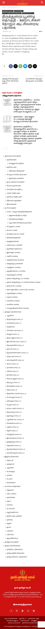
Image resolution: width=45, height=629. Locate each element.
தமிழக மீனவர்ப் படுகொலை (17, 557)
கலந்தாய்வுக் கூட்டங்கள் (15, 234)
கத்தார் (9, 523)
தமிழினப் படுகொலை (15, 549)
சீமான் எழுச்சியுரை (14, 186)
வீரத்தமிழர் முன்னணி (15, 264)
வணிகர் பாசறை (13, 304)
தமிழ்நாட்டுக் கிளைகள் (13, 312)
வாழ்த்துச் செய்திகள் (16, 163)
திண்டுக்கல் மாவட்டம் (14, 386)
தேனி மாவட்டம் (12, 431)
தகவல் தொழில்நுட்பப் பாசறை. (18, 278)
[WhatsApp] (20, 66)
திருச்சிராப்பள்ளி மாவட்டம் (16, 393)
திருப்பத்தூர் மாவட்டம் (14, 338)
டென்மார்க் (11, 509)
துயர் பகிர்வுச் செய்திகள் (15, 182)
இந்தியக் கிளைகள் (12, 457)
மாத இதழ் (34, 621)
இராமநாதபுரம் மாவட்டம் (15, 438)
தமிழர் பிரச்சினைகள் (12, 546)
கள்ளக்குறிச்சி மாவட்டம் (15, 360)
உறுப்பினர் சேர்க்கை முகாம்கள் (20, 223)
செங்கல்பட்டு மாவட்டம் (15, 330)
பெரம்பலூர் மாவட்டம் (14, 397)
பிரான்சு (10, 505)
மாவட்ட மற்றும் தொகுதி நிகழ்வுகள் (12, 13)
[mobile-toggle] (3, 3)
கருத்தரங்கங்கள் (13, 241)
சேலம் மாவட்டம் (12, 364)
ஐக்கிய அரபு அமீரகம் (14, 516)
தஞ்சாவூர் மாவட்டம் (14, 416)
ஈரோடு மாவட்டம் (12, 371)
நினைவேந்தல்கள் (14, 238)
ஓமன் (9, 527)
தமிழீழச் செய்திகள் (12, 542)
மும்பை (9, 475)
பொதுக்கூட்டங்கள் (13, 226)
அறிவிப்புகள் (12, 167)
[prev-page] (3, 148)
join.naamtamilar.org (35, 597)
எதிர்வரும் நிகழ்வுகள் (16, 171)
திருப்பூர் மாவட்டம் (13, 382)
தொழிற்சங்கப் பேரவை (15, 260)
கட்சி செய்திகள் (19, 11)
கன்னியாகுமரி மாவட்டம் (15, 453)
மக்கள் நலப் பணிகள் (14, 245)
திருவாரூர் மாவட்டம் (14, 8)
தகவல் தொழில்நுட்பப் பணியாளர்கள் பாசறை (23, 282)
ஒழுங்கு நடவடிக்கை (16, 178)
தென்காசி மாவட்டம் (14, 445)
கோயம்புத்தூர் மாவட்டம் (15, 379)
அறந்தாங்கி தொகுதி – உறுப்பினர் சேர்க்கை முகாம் (10, 81)
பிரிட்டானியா (11, 494)
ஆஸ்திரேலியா (12, 538)
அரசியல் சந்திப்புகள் (14, 197)
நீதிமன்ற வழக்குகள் (14, 200)
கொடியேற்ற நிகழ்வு (16, 219)
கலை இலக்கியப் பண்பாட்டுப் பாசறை (20, 290)
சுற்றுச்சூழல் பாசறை (14, 275)
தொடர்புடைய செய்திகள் (12, 93)
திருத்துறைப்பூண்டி (8, 11)
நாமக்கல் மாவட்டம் (13, 368)
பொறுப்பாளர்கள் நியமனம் (17, 175)
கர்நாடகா (10, 460)
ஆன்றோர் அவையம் (14, 249)
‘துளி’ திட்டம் (23, 619)
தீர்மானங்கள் (11, 204)
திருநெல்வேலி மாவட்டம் (16, 449)
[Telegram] (25, 66)
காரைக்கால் (11, 483)
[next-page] (6, 148)
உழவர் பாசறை (12, 297)
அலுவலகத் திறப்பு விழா (18, 215)
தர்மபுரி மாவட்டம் (13, 349)
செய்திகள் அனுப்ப (12, 621)
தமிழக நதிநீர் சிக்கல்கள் (15, 553)
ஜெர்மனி (10, 490)
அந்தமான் (10, 464)
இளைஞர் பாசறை (13, 252)
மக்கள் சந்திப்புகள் (13, 193)
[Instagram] (17, 611)
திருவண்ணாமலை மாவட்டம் (17, 353)
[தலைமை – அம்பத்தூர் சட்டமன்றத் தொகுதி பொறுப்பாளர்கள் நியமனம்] (7, 119)
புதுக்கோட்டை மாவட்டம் (15, 419)
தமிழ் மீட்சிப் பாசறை (14, 286)
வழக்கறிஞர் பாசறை (14, 293)
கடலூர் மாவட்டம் (13, 405)
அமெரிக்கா (11, 497)
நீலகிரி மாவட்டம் (13, 375)
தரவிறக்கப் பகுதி (33, 619)
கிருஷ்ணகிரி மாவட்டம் (15, 345)
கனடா (9, 501)
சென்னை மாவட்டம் (14, 323)
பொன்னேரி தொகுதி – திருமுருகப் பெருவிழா (34, 80)
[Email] (35, 66)
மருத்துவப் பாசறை (14, 267)
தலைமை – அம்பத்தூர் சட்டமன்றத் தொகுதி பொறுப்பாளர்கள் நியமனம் (26, 119)
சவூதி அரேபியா (13, 512)
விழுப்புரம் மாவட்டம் (14, 356)
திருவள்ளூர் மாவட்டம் (15, 319)
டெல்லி (9, 479)
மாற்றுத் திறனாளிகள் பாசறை (18, 308)
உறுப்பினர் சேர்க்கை (10, 619)
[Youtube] (34, 611)
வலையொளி (24, 621)
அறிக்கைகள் (11, 160)
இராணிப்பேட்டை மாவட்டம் (16, 342)
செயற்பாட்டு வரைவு (14, 623)
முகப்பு (4, 8)
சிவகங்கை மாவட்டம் (14, 423)
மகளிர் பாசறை (12, 256)
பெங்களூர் (11, 471)
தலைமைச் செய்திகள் (13, 156)
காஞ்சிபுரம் (11, 327)
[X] (16, 66)
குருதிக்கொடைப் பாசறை (16, 271)
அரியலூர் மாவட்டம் (14, 401)
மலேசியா (10, 535)
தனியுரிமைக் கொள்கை (29, 623)
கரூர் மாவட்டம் (12, 390)
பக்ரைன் (10, 531)
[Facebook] (11, 66)
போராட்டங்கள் (12, 230)
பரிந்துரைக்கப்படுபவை (11, 96)
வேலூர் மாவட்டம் (13, 334)
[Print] (30, 66)
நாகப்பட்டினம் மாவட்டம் (15, 408)
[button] (42, 3)
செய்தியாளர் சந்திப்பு (14, 189)
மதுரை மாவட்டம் (13, 427)
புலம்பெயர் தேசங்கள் (13, 486)
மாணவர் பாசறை (13, 301)
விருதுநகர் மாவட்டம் (14, 434)
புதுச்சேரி (10, 316)
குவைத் (9, 520)
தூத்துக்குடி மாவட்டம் (14, 442)
